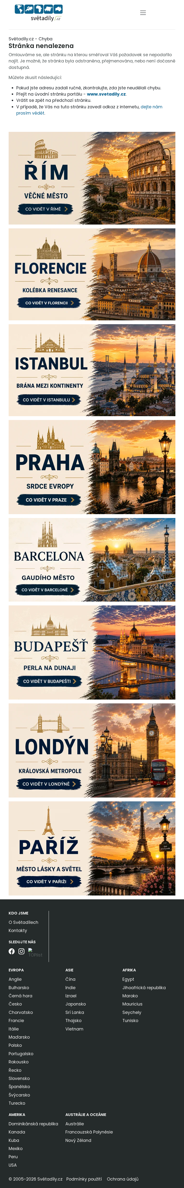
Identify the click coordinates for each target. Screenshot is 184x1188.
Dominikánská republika (33, 1124)
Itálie (14, 1029)
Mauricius (132, 1004)
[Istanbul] (92, 370)
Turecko (17, 1103)
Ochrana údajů (122, 1179)
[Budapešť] (92, 652)
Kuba (14, 1140)
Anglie (15, 979)
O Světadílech (23, 922)
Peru (13, 1157)
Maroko (130, 996)
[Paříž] (92, 848)
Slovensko (19, 1078)
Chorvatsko (21, 1012)
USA (13, 1165)
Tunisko (130, 1021)
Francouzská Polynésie (89, 1132)
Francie (16, 1021)
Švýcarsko (19, 1095)
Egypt (128, 979)
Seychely (131, 1012)
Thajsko (73, 1021)
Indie (70, 988)
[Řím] (92, 178)
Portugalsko (21, 1054)
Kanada (17, 1132)
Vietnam (74, 1029)
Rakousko (19, 1062)
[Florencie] (92, 274)
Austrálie (74, 1124)
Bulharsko (19, 988)
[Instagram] (21, 955)
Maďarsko (19, 1037)
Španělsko (19, 1087)
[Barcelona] (92, 559)
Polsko (15, 1045)
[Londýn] (92, 750)
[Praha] (92, 466)
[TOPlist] (37, 953)
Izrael (70, 996)
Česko (15, 1004)
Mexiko (16, 1148)
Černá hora (20, 996)
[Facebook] (12, 955)
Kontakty (18, 930)
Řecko (15, 1070)
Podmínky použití (84, 1179)
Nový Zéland (78, 1140)
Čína (70, 979)
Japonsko (75, 1004)
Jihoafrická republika (144, 988)
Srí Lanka (74, 1012)
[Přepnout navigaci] (143, 12)
